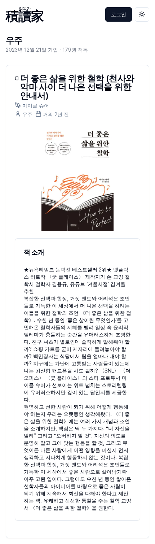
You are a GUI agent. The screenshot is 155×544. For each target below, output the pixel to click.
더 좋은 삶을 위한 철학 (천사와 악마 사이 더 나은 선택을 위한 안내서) (77, 87)
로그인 (118, 14)
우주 (14, 40)
